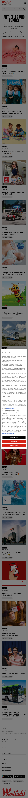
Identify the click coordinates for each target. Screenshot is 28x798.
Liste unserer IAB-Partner (8, 433)
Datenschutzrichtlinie (10, 408)
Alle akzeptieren (14, 445)
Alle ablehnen (14, 441)
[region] (14, 399)
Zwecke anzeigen (14, 437)
